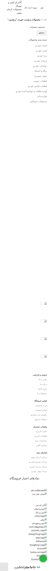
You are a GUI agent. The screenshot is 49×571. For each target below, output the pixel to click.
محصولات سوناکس (38, 101)
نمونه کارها (42, 389)
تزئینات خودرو (40, 61)
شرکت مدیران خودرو (38, 467)
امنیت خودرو (41, 45)
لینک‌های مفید (41, 453)
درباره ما (43, 384)
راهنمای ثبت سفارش (38, 415)
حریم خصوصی (41, 405)
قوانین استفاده (41, 410)
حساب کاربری (41, 431)
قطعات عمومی (40, 81)
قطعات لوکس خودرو (37, 86)
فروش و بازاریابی (40, 375)
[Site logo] (14, 7)
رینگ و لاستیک (40, 71)
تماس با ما (43, 379)
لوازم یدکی (42, 96)
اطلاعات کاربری (40, 436)
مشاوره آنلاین (41, 445)
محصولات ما (42, 393)
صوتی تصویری (40, 76)
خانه (45, 19)
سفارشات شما (41, 441)
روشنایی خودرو (40, 66)
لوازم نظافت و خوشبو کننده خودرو (31, 91)
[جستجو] (3, 7)
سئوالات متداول (40, 419)
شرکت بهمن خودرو (39, 471)
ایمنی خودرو (41, 50)
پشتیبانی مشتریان (40, 427)
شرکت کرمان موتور (39, 457)
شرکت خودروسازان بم (38, 462)
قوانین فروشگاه (40, 401)
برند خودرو (42, 55)
